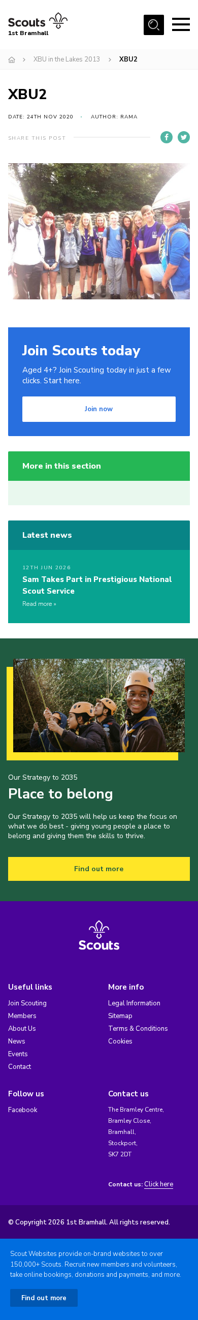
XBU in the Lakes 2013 (67, 59)
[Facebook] (166, 137)
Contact (19, 1066)
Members (22, 1016)
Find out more (98, 869)
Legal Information (134, 1003)
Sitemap (120, 1016)
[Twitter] (184, 137)
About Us (22, 1028)
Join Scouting (27, 1003)
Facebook (22, 1110)
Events (18, 1054)
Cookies (120, 1041)
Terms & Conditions (138, 1028)
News (16, 1041)
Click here (158, 1184)
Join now (99, 409)
